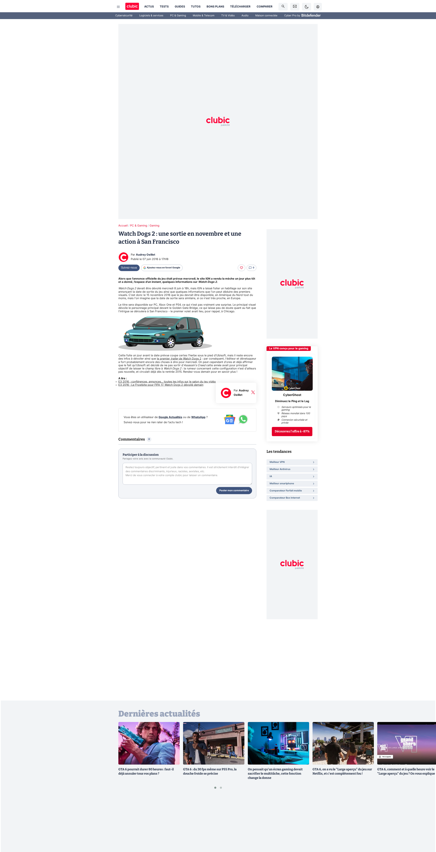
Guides (180, 6)
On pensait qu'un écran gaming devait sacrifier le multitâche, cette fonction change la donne (275, 773)
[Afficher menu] (118, 7)
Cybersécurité (124, 15)
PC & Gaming (178, 15)
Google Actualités (170, 417)
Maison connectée (266, 15)
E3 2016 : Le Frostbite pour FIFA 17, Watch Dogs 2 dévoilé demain (160, 385)
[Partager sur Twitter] (427, 834)
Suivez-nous (129, 267)
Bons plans (215, 6)
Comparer (264, 6)
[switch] (306, 7)
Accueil (123, 225)
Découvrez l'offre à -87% (292, 431)
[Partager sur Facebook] (427, 822)
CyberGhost (292, 395)
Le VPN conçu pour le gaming (288, 348)
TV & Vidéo (228, 15)
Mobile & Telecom (203, 15)
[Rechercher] (283, 6)
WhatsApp (198, 417)
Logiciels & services (151, 15)
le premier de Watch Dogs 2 (179, 358)
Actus (149, 6)
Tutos (195, 6)
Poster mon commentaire (234, 490)
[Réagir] (241, 268)
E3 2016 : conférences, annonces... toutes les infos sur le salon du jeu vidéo (167, 381)
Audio (245, 15)
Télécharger (240, 6)
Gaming (154, 225)
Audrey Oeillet (145, 254)
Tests (164, 6)
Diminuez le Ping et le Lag (292, 401)
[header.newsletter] (295, 6)
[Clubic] (132, 7)
